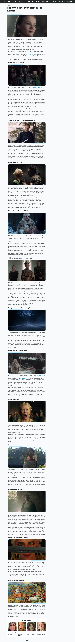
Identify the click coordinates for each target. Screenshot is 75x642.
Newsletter (70, 1)
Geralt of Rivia (37, 87)
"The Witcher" (30, 54)
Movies (20, 1)
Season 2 (18, 432)
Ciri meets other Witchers (25, 378)
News (47, 1)
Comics (38, 1)
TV (23, 1)
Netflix (44, 184)
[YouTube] (55, 1)
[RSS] (64, 1)
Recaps (33, 1)
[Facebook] (53, 1)
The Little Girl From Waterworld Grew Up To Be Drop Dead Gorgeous (22, 634)
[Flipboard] (60, 1)
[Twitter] (57, 1)
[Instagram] (59, 1)
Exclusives (14, 1)
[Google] (62, 1)
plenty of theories (35, 47)
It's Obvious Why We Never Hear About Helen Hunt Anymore (41, 633)
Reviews (43, 1)
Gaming (8, 5)
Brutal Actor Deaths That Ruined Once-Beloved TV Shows (31, 633)
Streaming (28, 1)
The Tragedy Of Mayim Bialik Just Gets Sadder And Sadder (12, 633)
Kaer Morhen (39, 375)
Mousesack (29, 237)
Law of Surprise (24, 93)
